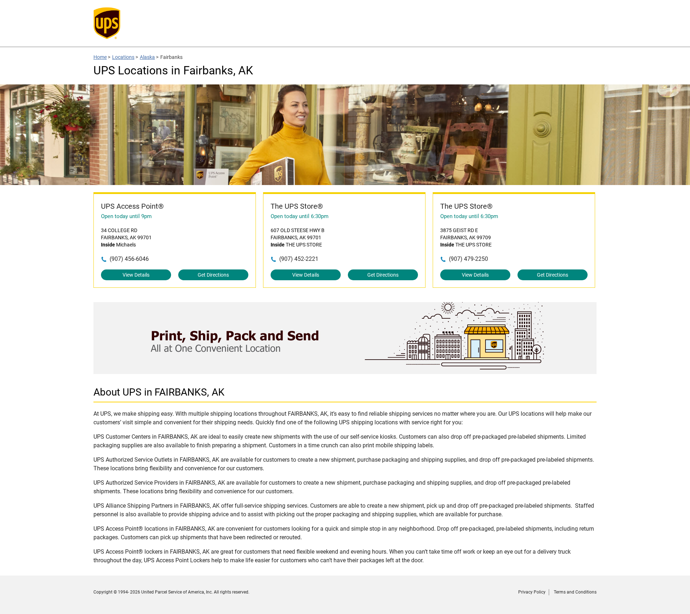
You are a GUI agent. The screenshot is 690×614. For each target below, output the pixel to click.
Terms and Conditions (575, 592)
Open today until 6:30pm (299, 216)
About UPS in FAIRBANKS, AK (159, 392)
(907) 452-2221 (298, 258)
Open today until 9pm (126, 216)
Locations (123, 57)
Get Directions (213, 275)
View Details (136, 275)
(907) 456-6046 (129, 258)
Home (100, 57)
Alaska (147, 57)
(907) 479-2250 (468, 258)
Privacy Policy (532, 592)
